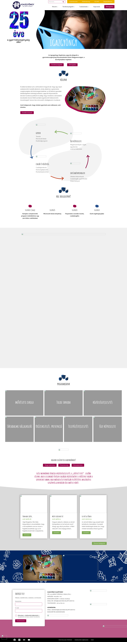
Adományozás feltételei (65, 640)
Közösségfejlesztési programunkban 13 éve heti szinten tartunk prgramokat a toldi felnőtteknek (102, 408)
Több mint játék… (27, 516)
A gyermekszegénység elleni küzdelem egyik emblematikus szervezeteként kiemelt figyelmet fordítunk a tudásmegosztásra (107, 434)
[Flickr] (24, 640)
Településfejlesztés (78, 426)
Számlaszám (73, 1)
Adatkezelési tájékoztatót (31, 615)
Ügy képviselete (107, 426)
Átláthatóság (86, 1)
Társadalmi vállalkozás (19, 426)
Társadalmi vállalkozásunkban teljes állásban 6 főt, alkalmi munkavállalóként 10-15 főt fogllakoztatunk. (19, 434)
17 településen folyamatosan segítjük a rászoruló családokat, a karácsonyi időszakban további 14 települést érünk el (48, 434)
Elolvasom (27, 535)
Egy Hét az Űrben (86, 516)
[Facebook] (15, 640)
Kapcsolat (96, 6)
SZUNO (96, 1)
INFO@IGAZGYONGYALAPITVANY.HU (64, 601)
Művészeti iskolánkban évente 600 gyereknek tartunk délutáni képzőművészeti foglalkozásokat (24, 408)
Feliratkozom (21, 620)
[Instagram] (19, 640)
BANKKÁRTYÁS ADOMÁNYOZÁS (56, 612)
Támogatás (109, 6)
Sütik (92, 640)
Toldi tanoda (63, 402)
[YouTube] (29, 640)
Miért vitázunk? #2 (57, 516)
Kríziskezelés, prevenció (49, 426)
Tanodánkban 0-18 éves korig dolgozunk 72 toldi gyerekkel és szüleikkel (63, 408)
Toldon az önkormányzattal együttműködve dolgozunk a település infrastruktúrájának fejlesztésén (78, 434)
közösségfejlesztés (103, 402)
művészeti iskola (24, 402)
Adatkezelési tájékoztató (81, 640)
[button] (4, 637)
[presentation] (33, 504)
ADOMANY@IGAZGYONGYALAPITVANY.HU (63, 609)
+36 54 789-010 (60, 603)
